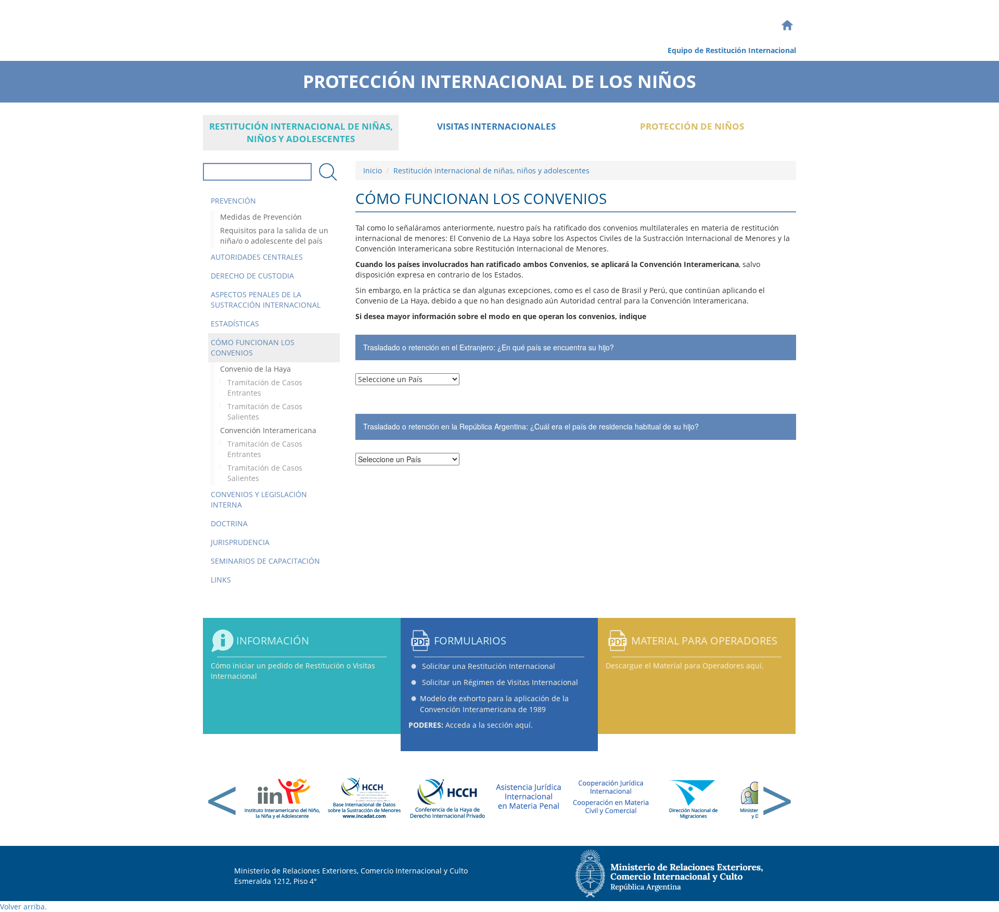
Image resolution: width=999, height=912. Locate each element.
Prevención (233, 201)
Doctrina (229, 523)
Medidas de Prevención (261, 217)
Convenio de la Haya (255, 369)
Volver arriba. (23, 906)
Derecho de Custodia (252, 276)
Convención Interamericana (268, 430)
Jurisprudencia (240, 542)
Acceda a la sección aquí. (470, 725)
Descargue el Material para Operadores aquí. (685, 665)
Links (221, 580)
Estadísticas (235, 323)
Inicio (372, 170)
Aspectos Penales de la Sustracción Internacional (266, 299)
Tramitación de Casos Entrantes (264, 387)
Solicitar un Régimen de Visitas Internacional (500, 682)
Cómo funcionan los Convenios (252, 347)
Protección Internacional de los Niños (499, 78)
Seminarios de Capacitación (265, 561)
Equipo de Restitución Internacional (732, 50)
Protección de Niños (692, 126)
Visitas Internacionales (496, 126)
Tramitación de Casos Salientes (264, 411)
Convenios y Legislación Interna (259, 499)
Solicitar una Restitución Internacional (488, 666)
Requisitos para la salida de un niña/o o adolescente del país (274, 235)
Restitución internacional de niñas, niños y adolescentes (301, 132)
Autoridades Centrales (257, 257)
